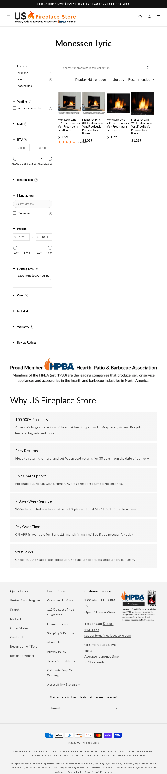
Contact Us (18, 637)
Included (22, 311)
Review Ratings (26, 342)
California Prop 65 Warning (59, 672)
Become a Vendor (22, 655)
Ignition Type (25, 179)
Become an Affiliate (23, 646)
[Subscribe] (115, 708)
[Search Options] (149, 67)
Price (22, 228)
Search (15, 609)
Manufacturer (25, 195)
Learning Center (58, 624)
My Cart (15, 619)
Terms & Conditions (61, 661)
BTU (20, 139)
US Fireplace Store (88, 742)
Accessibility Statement (64, 684)
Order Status (19, 628)
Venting (22, 101)
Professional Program (25, 600)
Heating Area (25, 269)
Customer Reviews (60, 600)
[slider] (15, 159)
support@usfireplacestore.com (107, 635)
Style (20, 123)
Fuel (19, 66)
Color (20, 295)
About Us (53, 642)
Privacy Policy (56, 651)
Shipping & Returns (60, 633)
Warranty (23, 327)
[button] (8, 17)
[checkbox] (32, 73)
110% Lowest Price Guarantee (60, 612)
